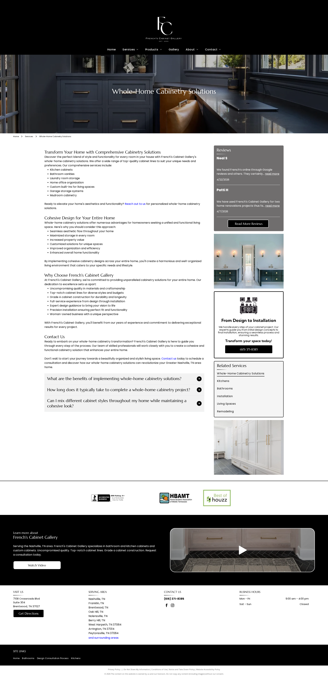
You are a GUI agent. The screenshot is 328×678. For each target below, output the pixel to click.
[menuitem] (111, 49)
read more (272, 174)
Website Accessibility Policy (208, 669)
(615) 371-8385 (174, 599)
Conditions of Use (159, 669)
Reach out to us (135, 204)
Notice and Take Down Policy (182, 669)
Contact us (168, 359)
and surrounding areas (103, 638)
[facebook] (166, 606)
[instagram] (172, 606)
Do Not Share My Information (137, 669)
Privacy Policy (114, 669)
